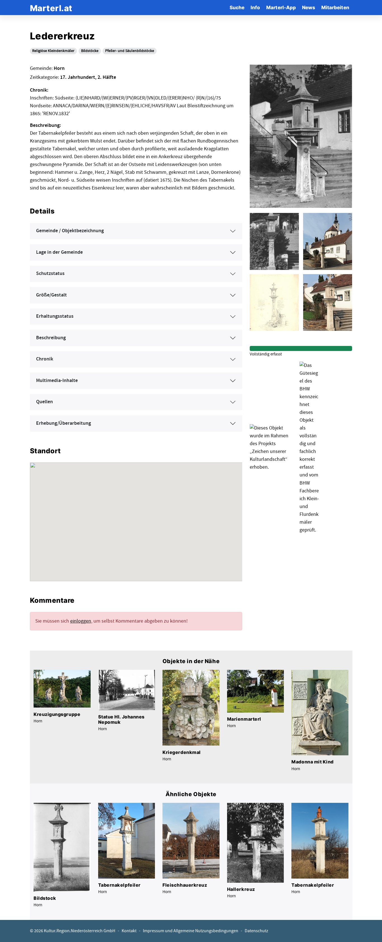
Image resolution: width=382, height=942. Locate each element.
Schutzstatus (50, 273)
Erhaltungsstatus (55, 316)
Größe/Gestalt (51, 295)
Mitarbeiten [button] (335, 7)
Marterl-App (281, 7)
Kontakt (129, 931)
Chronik (44, 359)
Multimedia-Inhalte (57, 380)
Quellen (44, 401)
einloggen (80, 621)
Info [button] (255, 7)
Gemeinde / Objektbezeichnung (70, 230)
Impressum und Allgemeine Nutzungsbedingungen (190, 931)
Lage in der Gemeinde (59, 252)
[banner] (51, 7)
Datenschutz (256, 931)
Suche (237, 7)
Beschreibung (51, 337)
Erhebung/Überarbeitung (63, 423)
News (308, 7)
